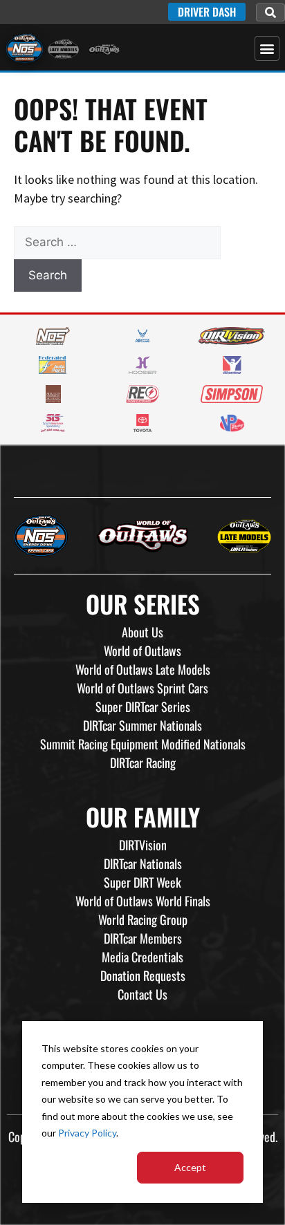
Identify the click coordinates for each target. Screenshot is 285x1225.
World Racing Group (142, 919)
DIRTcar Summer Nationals (142, 725)
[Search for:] (117, 242)
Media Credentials (142, 957)
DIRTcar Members (143, 938)
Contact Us (142, 994)
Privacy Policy (87, 1133)
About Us (142, 632)
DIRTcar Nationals (143, 863)
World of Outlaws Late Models (142, 669)
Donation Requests (142, 975)
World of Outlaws (142, 651)
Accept (190, 1167)
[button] (270, 12)
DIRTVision (143, 845)
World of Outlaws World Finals (142, 901)
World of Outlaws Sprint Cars (142, 688)
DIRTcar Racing (143, 763)
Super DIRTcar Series (142, 707)
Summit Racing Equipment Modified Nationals (143, 744)
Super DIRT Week (142, 882)
